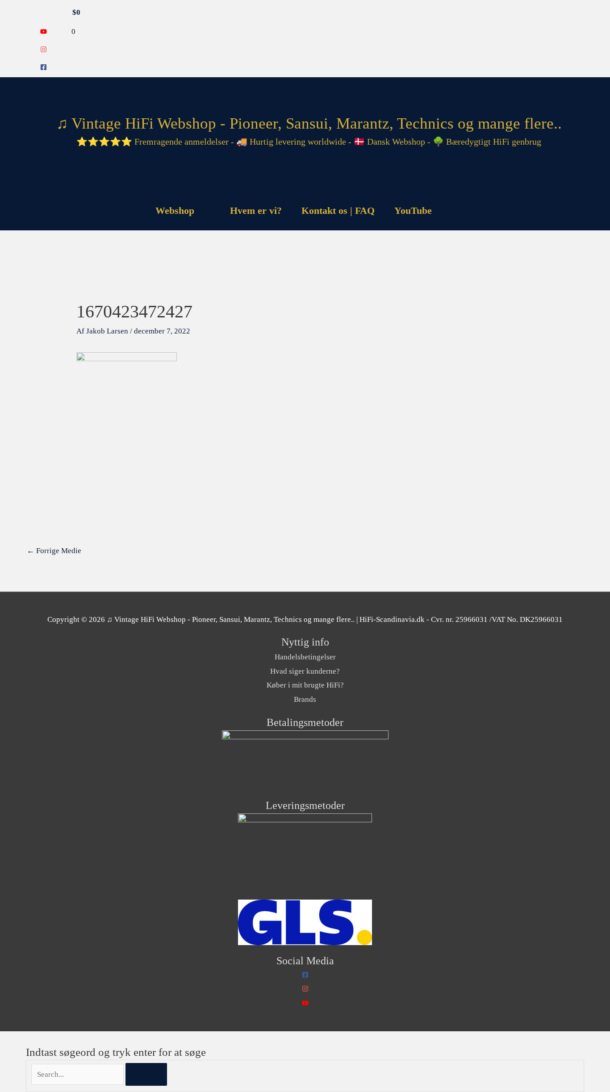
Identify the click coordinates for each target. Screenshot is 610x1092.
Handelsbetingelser (305, 657)
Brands (305, 699)
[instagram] (43, 50)
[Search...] (78, 1074)
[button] (453, 210)
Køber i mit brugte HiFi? (305, 685)
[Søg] (146, 1074)
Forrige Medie (54, 550)
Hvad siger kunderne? (305, 671)
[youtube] (43, 32)
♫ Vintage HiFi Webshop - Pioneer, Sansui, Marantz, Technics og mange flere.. (309, 123)
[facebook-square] (43, 68)
